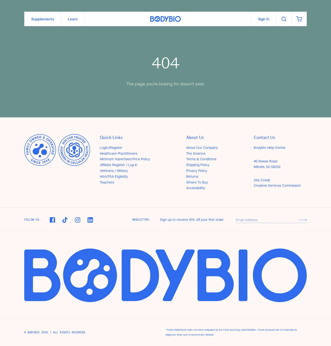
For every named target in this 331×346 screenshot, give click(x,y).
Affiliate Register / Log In (118, 165)
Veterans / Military (114, 171)
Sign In (263, 19)
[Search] (283, 19)
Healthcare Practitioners (118, 153)
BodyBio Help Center (270, 148)
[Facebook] (52, 220)
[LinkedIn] (90, 220)
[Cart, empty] (299, 19)
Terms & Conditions (201, 159)
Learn (73, 19)
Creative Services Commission (277, 185)
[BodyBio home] (165, 19)
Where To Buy (197, 182)
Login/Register (111, 148)
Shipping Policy (197, 165)
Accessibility (195, 188)
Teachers (107, 182)
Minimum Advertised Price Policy (125, 159)
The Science (195, 153)
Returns (192, 176)
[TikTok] (65, 220)
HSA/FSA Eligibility (114, 176)
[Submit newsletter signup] (303, 220)
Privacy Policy (196, 171)
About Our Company (202, 148)
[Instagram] (77, 220)
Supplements (42, 19)
